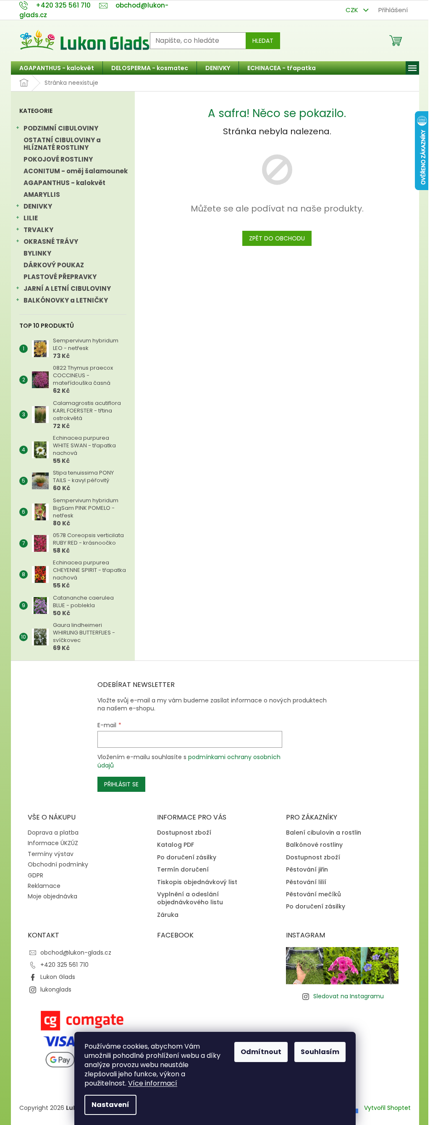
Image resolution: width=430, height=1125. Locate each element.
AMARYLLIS (42, 194)
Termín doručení (183, 870)
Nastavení (110, 1104)
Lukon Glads (57, 977)
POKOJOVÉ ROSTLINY (58, 159)
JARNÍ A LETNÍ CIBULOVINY (67, 288)
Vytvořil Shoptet (387, 1108)
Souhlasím (320, 1052)
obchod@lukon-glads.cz (75, 952)
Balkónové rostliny (314, 845)
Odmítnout (261, 1052)
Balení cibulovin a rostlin (323, 833)
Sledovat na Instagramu (348, 996)
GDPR (35, 875)
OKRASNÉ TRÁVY (51, 241)
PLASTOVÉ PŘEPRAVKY (60, 276)
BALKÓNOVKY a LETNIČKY (66, 300)
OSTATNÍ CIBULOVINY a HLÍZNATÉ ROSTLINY (62, 144)
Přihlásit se (121, 784)
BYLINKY (37, 253)
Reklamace (44, 886)
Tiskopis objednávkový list (197, 882)
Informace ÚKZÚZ (53, 843)
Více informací (152, 1083)
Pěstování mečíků (313, 894)
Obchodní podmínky (58, 864)
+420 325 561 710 (64, 965)
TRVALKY (38, 229)
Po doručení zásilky (186, 857)
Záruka (167, 915)
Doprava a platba (53, 832)
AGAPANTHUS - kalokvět (64, 182)
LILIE (31, 218)
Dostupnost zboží (184, 833)
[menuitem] (56, 68)
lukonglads (55, 989)
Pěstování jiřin (307, 870)
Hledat (262, 41)
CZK (353, 9)
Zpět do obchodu (277, 238)
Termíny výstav (50, 854)
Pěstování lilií (306, 882)
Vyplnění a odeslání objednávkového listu (190, 898)
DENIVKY (38, 206)
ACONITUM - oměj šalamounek (76, 171)
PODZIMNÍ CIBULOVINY (61, 128)
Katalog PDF (175, 845)
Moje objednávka (52, 896)
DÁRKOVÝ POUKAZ (54, 265)
